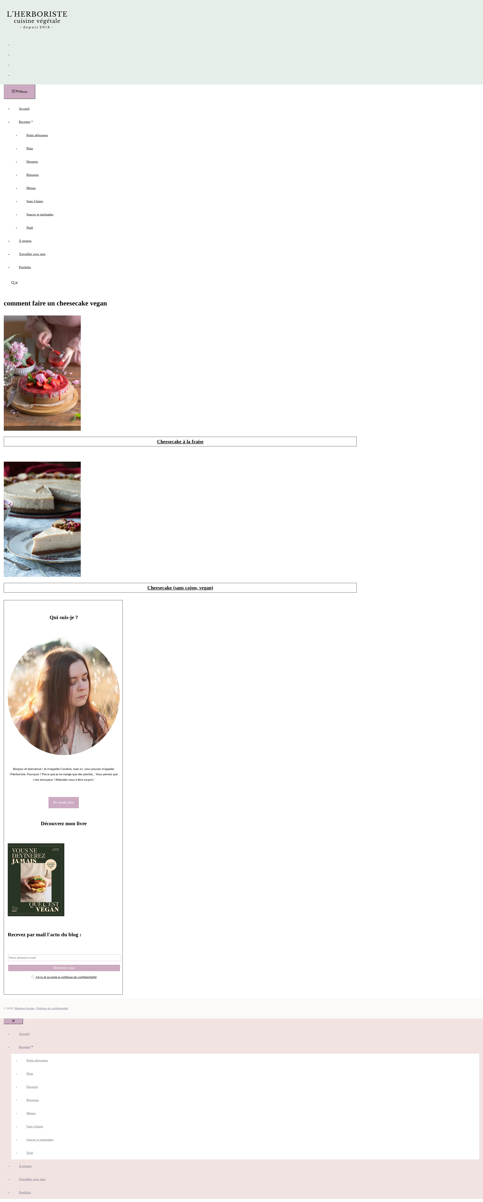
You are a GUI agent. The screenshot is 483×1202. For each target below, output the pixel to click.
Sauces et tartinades (39, 214)
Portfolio (25, 267)
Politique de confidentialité (52, 1008)
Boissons (32, 175)
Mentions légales (25, 1008)
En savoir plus (63, 802)
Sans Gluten (34, 201)
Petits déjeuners (37, 135)
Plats (29, 148)
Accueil (24, 109)
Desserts (32, 161)
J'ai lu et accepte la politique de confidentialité (66, 977)
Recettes (24, 122)
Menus (31, 188)
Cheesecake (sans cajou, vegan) (180, 587)
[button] (15, 283)
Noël (29, 228)
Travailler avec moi (32, 254)
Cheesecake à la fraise (180, 441)
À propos (25, 241)
